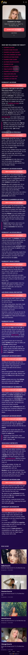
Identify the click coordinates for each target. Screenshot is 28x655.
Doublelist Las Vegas (9, 47)
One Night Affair (6, 117)
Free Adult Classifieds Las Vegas (12, 54)
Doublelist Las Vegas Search (11, 66)
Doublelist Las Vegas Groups (11, 71)
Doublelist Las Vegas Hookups (12, 52)
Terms (10, 651)
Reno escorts (14, 334)
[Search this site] (24, 2)
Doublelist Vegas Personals (11, 49)
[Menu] (26, 2)
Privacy (14, 651)
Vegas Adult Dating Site (10, 73)
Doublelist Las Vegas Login (11, 76)
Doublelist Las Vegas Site (10, 78)
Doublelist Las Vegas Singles (11, 57)
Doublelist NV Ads (8, 64)
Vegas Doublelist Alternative (11, 69)
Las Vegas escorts (10, 458)
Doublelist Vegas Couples (10, 59)
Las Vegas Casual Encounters (11, 61)
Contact (18, 651)
